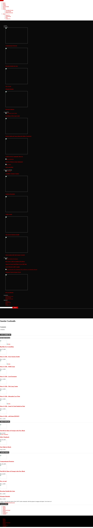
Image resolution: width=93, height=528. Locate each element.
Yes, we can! (8, 86)
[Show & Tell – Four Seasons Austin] (3, 354)
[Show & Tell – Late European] (3, 373)
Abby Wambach (4, 437)
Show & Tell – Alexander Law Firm (10, 396)
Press (6, 17)
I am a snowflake (9, 167)
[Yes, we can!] (16, 83)
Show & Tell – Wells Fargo (7, 366)
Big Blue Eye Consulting (7, 346)
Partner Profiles (5, 338)
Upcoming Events (9, 10)
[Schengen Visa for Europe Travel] (21, 269)
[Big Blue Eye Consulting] (5, 344)
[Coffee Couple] (16, 211)
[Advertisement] (25, 313)
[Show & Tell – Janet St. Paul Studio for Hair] (5, 403)
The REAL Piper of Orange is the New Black (12, 430)
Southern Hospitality (10, 194)
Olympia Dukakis (9, 89)
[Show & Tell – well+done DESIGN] (3, 413)
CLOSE (2, 0)
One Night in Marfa (5, 447)
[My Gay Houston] (16, 289)
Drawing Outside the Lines (11, 66)
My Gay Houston (9, 292)
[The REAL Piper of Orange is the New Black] (3, 428)
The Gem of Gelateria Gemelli (12, 234)
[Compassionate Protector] (16, 43)
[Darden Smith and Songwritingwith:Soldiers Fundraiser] (16, 133)
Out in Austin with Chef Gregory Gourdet (15, 255)
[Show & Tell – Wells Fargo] (5, 364)
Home (4, 2)
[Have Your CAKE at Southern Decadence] (11, 258)
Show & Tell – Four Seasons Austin (10, 356)
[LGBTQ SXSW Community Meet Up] (16, 153)
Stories (4, 507)
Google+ (5, 513)
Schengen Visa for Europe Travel (13, 272)
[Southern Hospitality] (16, 191)
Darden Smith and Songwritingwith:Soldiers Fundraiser (18, 136)
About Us (7, 15)
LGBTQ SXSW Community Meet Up (14, 156)
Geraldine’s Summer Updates (12, 173)
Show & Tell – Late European (8, 376)
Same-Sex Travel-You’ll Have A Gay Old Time (16, 264)
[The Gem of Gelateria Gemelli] (16, 232)
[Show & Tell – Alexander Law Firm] (3, 393)
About (4, 13)
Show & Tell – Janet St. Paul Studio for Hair (12, 406)
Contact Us (7, 18)
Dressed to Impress (9, 109)
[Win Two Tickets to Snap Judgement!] (9, 159)
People (4, 4)
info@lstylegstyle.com (10, 502)
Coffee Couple (8, 214)
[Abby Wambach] (4, 434)
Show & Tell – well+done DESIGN (9, 416)
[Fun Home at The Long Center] (11, 113)
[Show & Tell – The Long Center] (3, 383)
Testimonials (8, 16)
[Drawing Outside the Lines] (16, 63)
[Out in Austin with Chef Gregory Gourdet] (16, 252)
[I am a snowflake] (8, 164)
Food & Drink (6, 6)
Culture (4, 5)
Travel (4, 7)
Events (4, 9)
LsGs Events (8, 11)
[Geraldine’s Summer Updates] (8, 171)
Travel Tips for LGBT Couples (12, 266)
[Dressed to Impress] (16, 106)
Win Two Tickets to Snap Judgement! (14, 161)
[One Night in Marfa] (3, 444)
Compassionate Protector (11, 45)
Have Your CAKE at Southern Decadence (15, 261)
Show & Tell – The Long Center (9, 386)
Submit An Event (9, 12)
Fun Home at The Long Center (12, 116)
